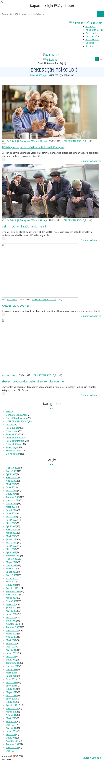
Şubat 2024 (11, 510)
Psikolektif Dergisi (94, 29)
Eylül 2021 (11, 584)
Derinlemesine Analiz (16, 414)
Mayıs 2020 (11, 633)
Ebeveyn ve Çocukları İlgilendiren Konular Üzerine (33, 381)
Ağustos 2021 (13, 588)
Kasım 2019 (12, 653)
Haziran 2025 (12, 477)
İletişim (89, 46)
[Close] (1, 1)
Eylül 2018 (11, 688)
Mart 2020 (11, 640)
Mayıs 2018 (11, 692)
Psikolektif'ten (13, 444)
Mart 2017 (11, 718)
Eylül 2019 (11, 659)
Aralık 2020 (11, 610)
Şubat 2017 (11, 721)
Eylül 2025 (11, 474)
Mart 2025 (11, 484)
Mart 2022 (11, 568)
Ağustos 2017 (13, 705)
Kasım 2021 (12, 578)
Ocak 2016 (11, 750)
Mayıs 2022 (11, 562)
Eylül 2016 (11, 737)
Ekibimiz (89, 42)
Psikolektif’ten (92, 36)
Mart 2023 (11, 536)
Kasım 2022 (12, 545)
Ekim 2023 (11, 523)
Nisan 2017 (11, 714)
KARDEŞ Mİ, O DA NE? (15, 305)
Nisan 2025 (11, 480)
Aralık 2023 (11, 516)
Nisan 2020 (11, 636)
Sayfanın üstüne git (92, 757)
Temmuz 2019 (13, 662)
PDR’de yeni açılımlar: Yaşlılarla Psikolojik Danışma (33, 147)
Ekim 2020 (11, 617)
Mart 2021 (11, 604)
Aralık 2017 (11, 695)
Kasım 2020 (12, 614)
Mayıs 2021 (11, 597)
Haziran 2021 (12, 594)
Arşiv (8, 411)
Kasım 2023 (12, 519)
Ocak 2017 (11, 724)
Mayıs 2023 (11, 532)
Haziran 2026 (12, 467)
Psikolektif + (91, 33)
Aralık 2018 (11, 682)
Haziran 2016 (12, 747)
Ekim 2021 (11, 581)
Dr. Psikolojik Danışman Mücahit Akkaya (26, 141)
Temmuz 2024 (13, 497)
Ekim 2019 (11, 656)
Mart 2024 (11, 506)
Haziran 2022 (12, 558)
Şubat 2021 (11, 607)
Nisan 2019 (11, 669)
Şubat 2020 (11, 643)
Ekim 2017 (11, 698)
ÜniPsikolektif (13, 453)
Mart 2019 (11, 672)
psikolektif (11, 299)
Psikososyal (12, 447)
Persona (10, 424)
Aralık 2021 (11, 575)
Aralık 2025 (11, 471)
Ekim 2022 (11, 549)
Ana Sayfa (90, 26)
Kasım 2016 (12, 731)
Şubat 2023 (11, 539)
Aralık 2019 (11, 649)
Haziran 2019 (12, 666)
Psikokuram (12, 431)
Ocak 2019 (11, 679)
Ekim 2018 (11, 685)
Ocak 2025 (11, 487)
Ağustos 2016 (13, 740)
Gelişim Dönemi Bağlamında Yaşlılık (24, 226)
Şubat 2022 (11, 571)
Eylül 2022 (11, 552)
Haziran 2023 (12, 529)
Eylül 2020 (11, 620)
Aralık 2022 (11, 542)
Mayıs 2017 (11, 711)
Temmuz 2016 (13, 744)
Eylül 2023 (11, 526)
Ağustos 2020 (13, 623)
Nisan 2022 (11, 565)
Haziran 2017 (12, 708)
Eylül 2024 (11, 493)
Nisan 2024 (11, 503)
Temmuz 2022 (13, 555)
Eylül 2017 (11, 701)
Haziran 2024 (12, 500)
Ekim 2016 (11, 734)
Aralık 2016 (11, 727)
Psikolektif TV (92, 39)
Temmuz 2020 (13, 627)
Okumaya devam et (91, 160)
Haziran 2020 (12, 630)
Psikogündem (13, 427)
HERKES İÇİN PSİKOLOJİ (74, 141)
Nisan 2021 (11, 601)
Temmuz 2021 (13, 591)
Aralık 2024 (11, 490)
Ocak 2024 (11, 513)
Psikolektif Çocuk (15, 437)
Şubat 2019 (11, 675)
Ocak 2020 (11, 646)
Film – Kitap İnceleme (16, 418)
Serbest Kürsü (13, 450)
